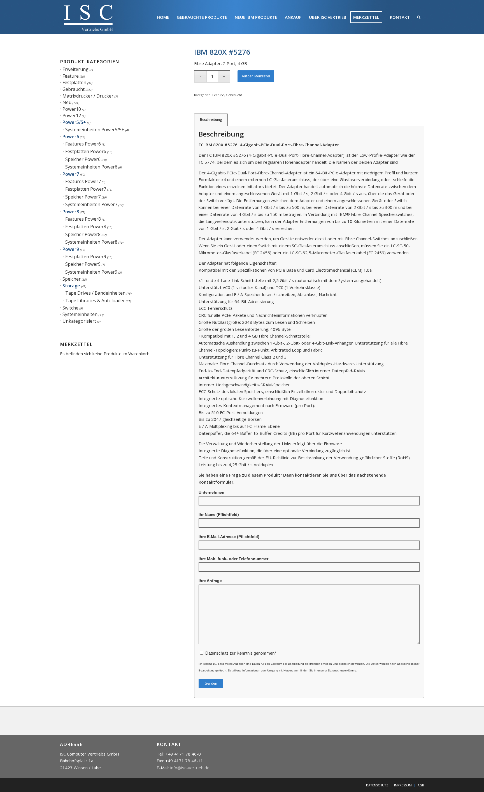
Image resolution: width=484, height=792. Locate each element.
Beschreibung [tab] (211, 119)
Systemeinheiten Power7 (91, 204)
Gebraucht (73, 89)
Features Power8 (83, 219)
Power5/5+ (74, 122)
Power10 (71, 109)
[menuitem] (163, 17)
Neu (66, 102)
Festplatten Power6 (85, 151)
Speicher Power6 (83, 159)
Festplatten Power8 (85, 226)
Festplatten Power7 (85, 189)
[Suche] (418, 17)
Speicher (71, 279)
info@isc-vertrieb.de (190, 767)
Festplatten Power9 (85, 256)
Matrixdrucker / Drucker (87, 96)
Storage (71, 286)
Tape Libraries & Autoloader (95, 300)
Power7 (70, 174)
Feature (70, 76)
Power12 (71, 115)
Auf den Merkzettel (256, 76)
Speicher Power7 (83, 197)
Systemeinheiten (79, 314)
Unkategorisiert (79, 321)
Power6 (70, 136)
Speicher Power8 (83, 234)
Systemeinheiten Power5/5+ (94, 129)
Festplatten (74, 82)
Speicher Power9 (83, 264)
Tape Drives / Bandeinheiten (95, 293)
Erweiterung (75, 69)
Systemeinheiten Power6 (91, 167)
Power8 (70, 212)
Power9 (70, 249)
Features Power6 (83, 144)
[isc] (88, 17)
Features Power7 (83, 181)
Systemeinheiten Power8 (91, 242)
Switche (70, 308)
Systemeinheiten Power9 (91, 272)
